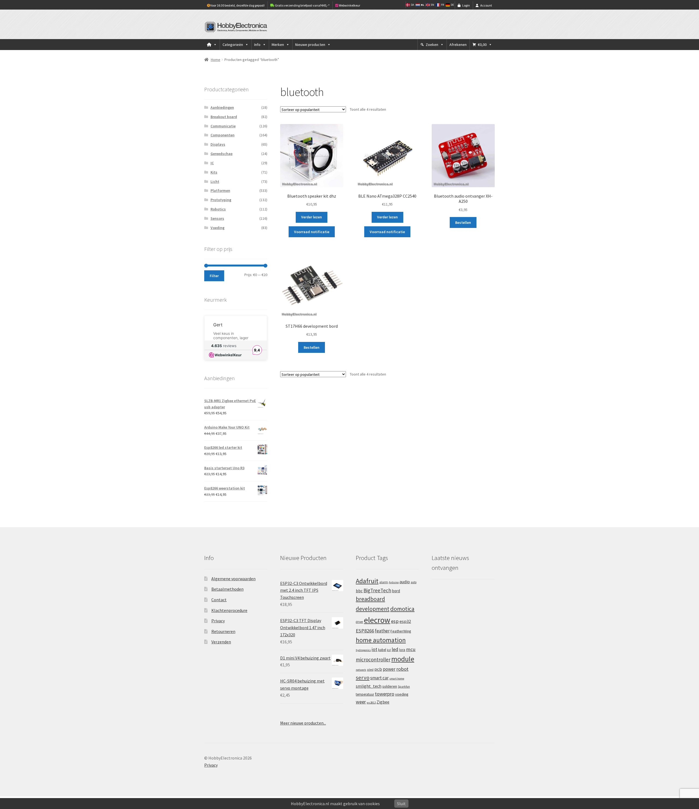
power (389, 669)
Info (257, 44)
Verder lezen (311, 217)
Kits (214, 172)
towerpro (384, 694)
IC (212, 162)
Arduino (394, 582)
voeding (401, 694)
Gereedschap (222, 153)
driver (359, 622)
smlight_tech (368, 686)
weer (361, 702)
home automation (381, 640)
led (395, 649)
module (402, 659)
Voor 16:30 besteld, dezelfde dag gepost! (237, 5)
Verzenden (221, 641)
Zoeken (432, 44)
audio (404, 581)
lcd (389, 650)
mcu (411, 649)
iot (374, 649)
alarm (383, 582)
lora (402, 649)
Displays (218, 144)
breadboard (370, 599)
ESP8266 (365, 631)
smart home (396, 678)
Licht (215, 181)
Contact (219, 599)
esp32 (405, 621)
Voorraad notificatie (311, 231)
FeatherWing (400, 631)
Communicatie (223, 126)
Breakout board (224, 116)
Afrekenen (458, 44)
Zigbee (383, 702)
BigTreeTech (377, 590)
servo (362, 677)
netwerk (361, 670)
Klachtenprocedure (229, 610)
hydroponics (363, 650)
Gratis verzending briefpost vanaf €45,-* (302, 5)
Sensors (217, 218)
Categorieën (233, 44)
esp (395, 621)
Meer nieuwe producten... (303, 723)
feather (382, 631)
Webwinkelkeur (349, 5)
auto (413, 582)
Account (486, 5)
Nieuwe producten (310, 44)
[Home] (212, 44)
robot (402, 669)
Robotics (218, 209)
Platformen (220, 190)
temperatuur (365, 694)
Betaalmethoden (227, 589)
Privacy (218, 620)
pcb (378, 669)
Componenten (223, 135)
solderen (389, 686)
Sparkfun (404, 686)
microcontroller (373, 659)
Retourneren (223, 631)
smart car (379, 678)
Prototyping (221, 199)
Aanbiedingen (222, 107)
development (372, 608)
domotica (402, 608)
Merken (278, 44)
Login (466, 5)
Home (215, 59)
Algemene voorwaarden (233, 578)
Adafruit (367, 581)
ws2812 (371, 702)
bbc (359, 590)
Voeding (217, 227)
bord (396, 590)
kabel (382, 649)
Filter (214, 275)
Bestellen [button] (463, 222)
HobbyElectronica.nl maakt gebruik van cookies (335, 803)
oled (370, 669)
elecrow (377, 620)
